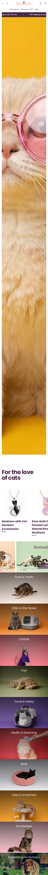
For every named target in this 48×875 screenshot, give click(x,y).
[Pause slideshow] (21, 570)
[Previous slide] (3, 556)
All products (14, 9)
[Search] (7, 3)
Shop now (24, 566)
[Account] (40, 3)
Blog (36, 9)
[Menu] (2, 3)
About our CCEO (27, 9)
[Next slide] (43, 513)
